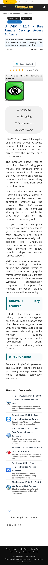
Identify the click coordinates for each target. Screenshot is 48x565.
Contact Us (29, 2)
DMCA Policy (35, 549)
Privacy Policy (11, 549)
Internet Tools (15, 13)
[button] (4, 7)
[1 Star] (10, 70)
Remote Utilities (28, 13)
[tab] (24, 110)
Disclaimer (27, 552)
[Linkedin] (28, 55)
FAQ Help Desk (10, 2)
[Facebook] (16, 55)
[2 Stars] (13, 70)
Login (8, 510)
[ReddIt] (34, 55)
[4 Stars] (19, 70)
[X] (22, 55)
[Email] (40, 55)
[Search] (44, 7)
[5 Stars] (22, 70)
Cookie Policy (23, 549)
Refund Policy (15, 552)
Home (5, 13)
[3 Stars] (16, 70)
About (21, 2)
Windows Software (14, 22)
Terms (35, 552)
